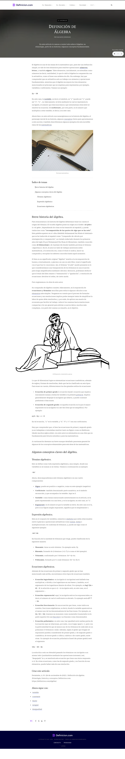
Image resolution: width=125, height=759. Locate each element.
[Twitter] (38, 721)
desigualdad (37, 709)
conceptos (68, 119)
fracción (56, 617)
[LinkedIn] (41, 721)
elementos (36, 293)
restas (78, 522)
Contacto (57, 742)
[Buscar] (111, 5)
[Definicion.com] (23, 5)
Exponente (40, 505)
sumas (72, 522)
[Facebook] (35, 721)
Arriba (63, 746)
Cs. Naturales (62, 20)
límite (34, 701)
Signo (37, 486)
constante (36, 697)
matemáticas (46, 125)
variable (47, 99)
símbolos (70, 519)
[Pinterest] (45, 721)
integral (35, 705)
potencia (79, 395)
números (84, 68)
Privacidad (67, 742)
